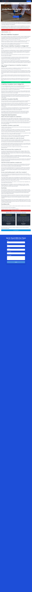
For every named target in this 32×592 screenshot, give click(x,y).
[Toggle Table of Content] (9, 32)
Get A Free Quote (16, 230)
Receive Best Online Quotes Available (16, 82)
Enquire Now (16, 232)
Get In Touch (28, 1)
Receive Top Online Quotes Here (16, 210)
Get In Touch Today (16, 29)
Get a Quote (16, 16)
